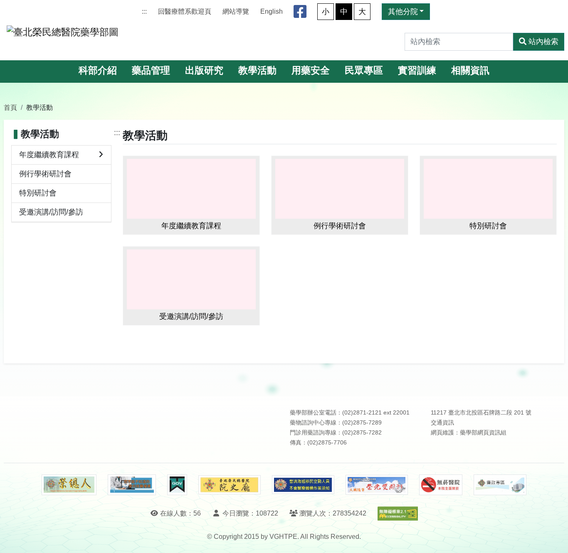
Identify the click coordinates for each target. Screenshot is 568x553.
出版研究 (204, 70)
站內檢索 (543, 41)
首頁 (10, 107)
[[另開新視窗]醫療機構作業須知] (303, 484)
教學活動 (257, 70)
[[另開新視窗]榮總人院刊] (69, 484)
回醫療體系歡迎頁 (184, 11)
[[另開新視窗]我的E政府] (177, 484)
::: (144, 11)
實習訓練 (417, 70)
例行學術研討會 (45, 174)
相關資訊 (470, 70)
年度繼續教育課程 (49, 155)
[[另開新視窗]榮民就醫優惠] (132, 484)
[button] (554, 538)
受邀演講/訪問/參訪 (51, 212)
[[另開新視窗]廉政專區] (500, 484)
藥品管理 (151, 70)
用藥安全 (310, 70)
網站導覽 (235, 11)
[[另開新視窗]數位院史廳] (229, 485)
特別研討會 (38, 193)
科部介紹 (98, 70)
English (271, 11)
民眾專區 (364, 70)
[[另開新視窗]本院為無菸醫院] (440, 484)
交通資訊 (442, 423)
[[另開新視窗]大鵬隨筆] (377, 485)
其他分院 (403, 11)
